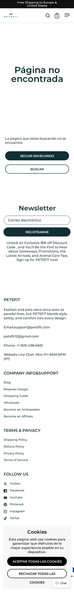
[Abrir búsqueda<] (48, 15)
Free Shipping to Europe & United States (37, 4)
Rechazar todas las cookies (37, 575)
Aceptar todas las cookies (37, 561)
